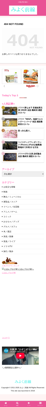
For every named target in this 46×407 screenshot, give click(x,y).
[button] (41, 331)
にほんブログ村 (9, 273)
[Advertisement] (23, 305)
